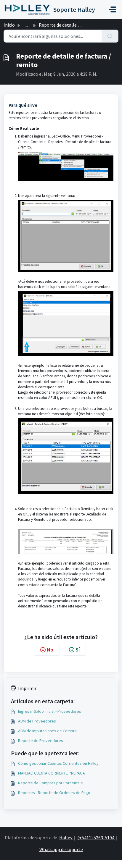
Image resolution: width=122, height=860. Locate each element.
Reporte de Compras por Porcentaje (50, 782)
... (26, 25)
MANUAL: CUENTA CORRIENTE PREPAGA (51, 773)
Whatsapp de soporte (61, 849)
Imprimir (27, 688)
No (50, 649)
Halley (66, 837)
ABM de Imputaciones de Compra (47, 730)
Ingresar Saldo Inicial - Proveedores (49, 711)
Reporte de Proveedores (40, 740)
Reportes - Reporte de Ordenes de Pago (54, 792)
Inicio (9, 25)
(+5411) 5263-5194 (96, 837)
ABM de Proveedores (37, 721)
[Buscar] (110, 36)
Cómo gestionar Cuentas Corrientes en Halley (58, 763)
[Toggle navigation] (112, 9)
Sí (78, 649)
